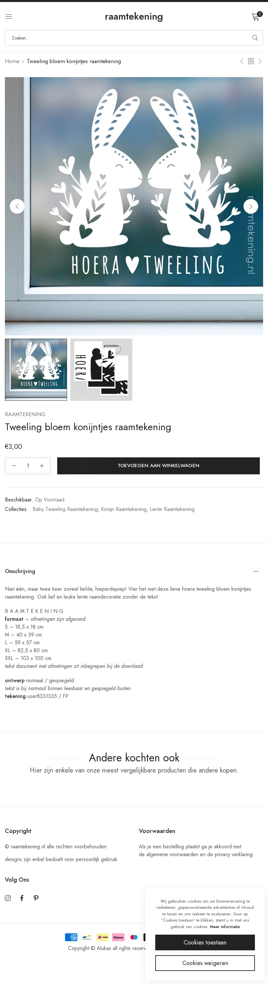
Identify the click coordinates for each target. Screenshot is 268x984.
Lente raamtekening (172, 509)
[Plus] (41, 466)
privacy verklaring (234, 854)
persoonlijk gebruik (96, 859)
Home (12, 61)
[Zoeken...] (255, 37)
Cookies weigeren (205, 963)
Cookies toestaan (205, 942)
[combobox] (134, 37)
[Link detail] (8, 898)
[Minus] (14, 466)
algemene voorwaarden (172, 854)
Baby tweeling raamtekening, (66, 509)
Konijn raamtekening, (124, 509)
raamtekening (25, 414)
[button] (250, 206)
